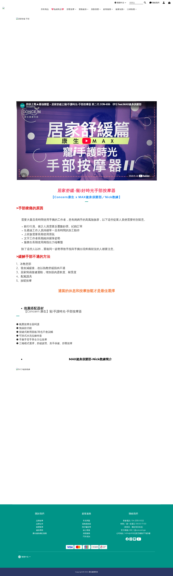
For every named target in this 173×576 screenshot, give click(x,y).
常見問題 (86, 520)
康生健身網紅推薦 (40, 533)
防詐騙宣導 (86, 527)
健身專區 (39, 530)
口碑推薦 (131, 9)
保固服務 (86, 533)
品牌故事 (39, 520)
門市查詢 (86, 536)
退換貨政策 (86, 524)
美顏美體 (95, 9)
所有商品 (45, 9)
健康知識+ (120, 9)
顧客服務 (107, 9)
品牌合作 (39, 524)
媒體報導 (39, 527)
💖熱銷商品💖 (57, 9)
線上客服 (86, 530)
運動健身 (83, 9)
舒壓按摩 (70, 9)
